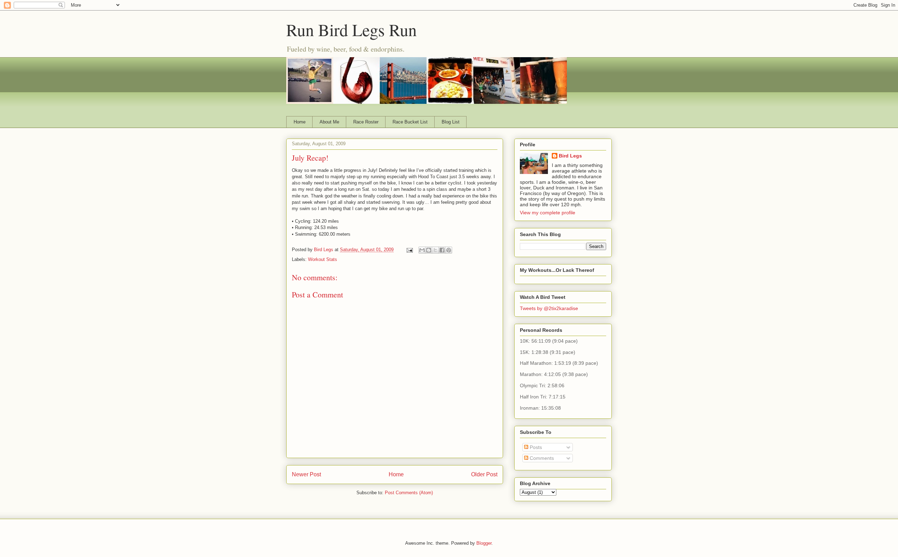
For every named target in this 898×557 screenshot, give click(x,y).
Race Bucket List (410, 122)
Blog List (451, 122)
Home (300, 122)
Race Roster (365, 122)
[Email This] (421, 250)
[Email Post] (409, 249)
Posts (535, 447)
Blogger (483, 543)
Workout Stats (322, 259)
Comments (541, 458)
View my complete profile (547, 212)
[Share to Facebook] (441, 250)
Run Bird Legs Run (351, 29)
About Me (329, 122)
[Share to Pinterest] (448, 250)
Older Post (484, 474)
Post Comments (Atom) (409, 492)
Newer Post (306, 474)
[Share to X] (435, 250)
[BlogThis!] (428, 250)
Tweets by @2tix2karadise (549, 308)
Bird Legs (570, 156)
